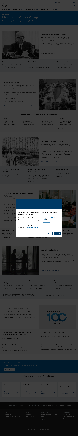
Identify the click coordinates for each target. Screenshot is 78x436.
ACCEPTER (57, 233)
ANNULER (49, 233)
